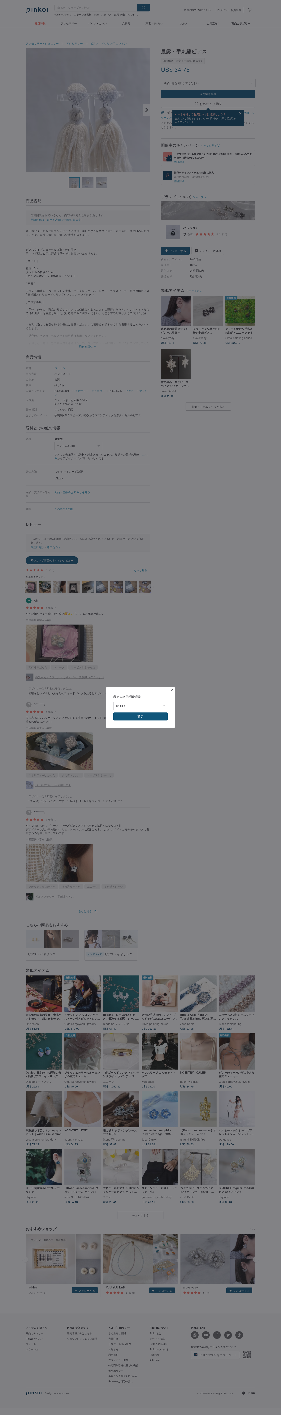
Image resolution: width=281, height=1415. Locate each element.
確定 (140, 716)
